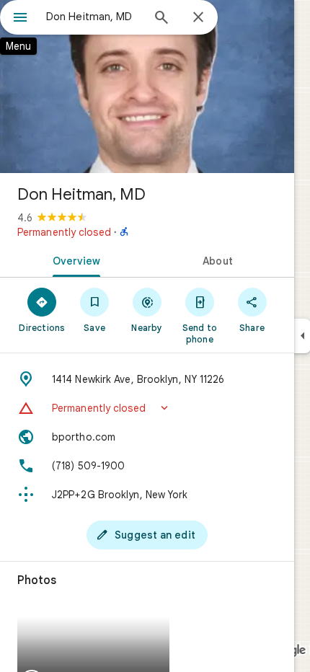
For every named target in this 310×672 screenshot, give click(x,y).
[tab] (73, 259)
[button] (147, 408)
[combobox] (93, 16)
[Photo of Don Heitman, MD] (147, 86)
